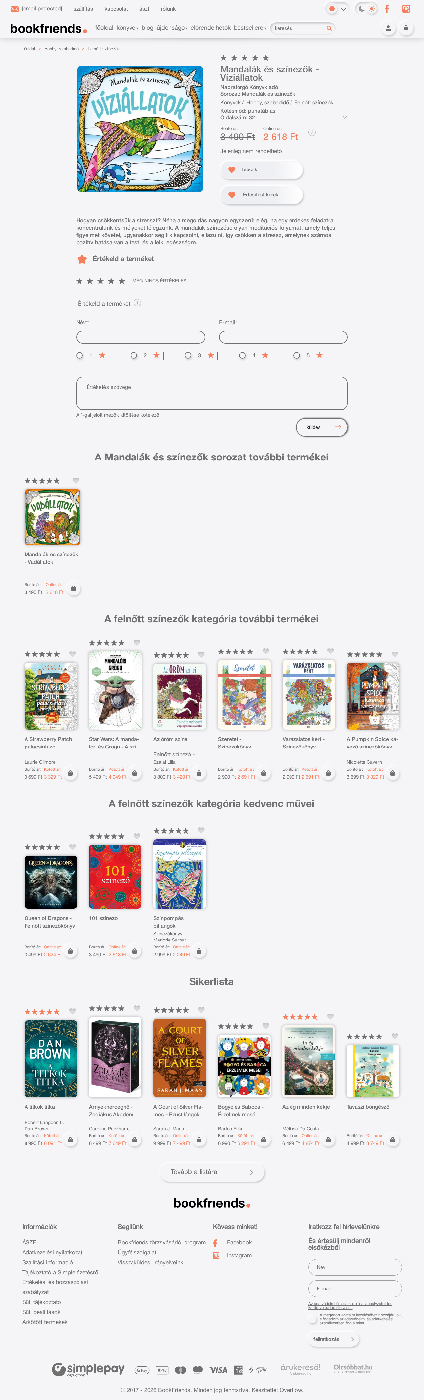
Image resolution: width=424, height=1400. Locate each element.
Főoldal (28, 48)
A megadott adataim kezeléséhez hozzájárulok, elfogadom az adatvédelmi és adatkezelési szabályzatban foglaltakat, (361, 1319)
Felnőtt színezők (104, 48)
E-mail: (228, 322)
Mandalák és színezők (268, 94)
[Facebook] (386, 8)
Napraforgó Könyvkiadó (249, 87)
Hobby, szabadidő (61, 48)
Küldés (314, 427)
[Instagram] (406, 8)
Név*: (83, 322)
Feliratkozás (326, 1339)
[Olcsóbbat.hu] (353, 1368)
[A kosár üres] (406, 28)
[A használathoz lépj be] (75, 480)
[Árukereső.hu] (300, 1367)
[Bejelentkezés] (388, 28)
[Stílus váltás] (332, 9)
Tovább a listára (194, 1172)
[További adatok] (344, 117)
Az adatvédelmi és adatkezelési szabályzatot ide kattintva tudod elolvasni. (350, 1306)
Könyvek (230, 103)
